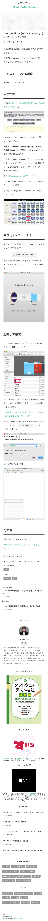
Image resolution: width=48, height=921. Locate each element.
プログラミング (24, 880)
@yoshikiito (21, 759)
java (6, 898)
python (18, 893)
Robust (4, 918)
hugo (29, 893)
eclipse (25, 902)
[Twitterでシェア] (9, 42)
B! (5, 42)
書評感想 (31, 866)
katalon (35, 902)
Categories (33, 7)
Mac (14, 578)
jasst (24, 898)
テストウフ (24, 3)
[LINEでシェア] (21, 42)
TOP (7, 561)
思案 (36, 876)
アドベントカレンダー (11, 902)
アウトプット (8, 880)
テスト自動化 (18, 866)
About (16, 7)
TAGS (6, 575)
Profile (24, 7)
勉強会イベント (28, 871)
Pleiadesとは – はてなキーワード (24, 176)
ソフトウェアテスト (10, 871)
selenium (7, 893)
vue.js (15, 898)
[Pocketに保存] (17, 42)
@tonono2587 (8, 759)
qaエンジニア (8, 876)
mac (38, 893)
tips (6, 866)
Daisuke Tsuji (18, 918)
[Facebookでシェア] (13, 42)
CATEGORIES (9, 566)
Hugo (10, 916)
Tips (6, 569)
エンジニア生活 (24, 876)
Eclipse (7, 578)
